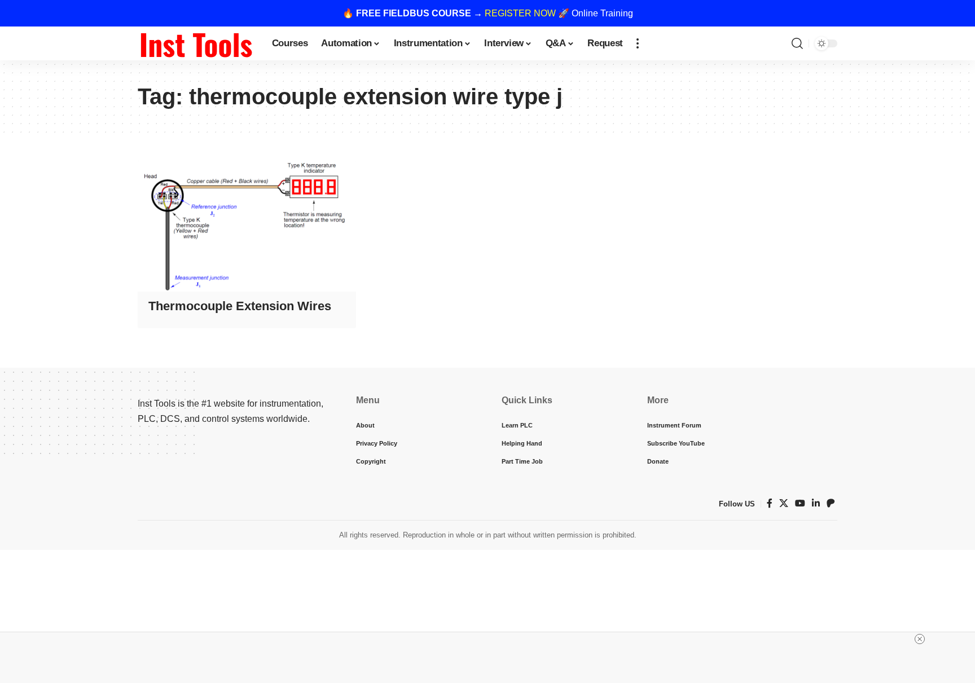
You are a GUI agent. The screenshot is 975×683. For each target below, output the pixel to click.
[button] (637, 43)
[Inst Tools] (196, 43)
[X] (783, 503)
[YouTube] (800, 503)
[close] (920, 639)
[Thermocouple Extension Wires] (247, 226)
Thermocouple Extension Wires (239, 306)
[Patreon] (830, 503)
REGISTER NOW (520, 13)
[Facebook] (769, 503)
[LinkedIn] (816, 503)
